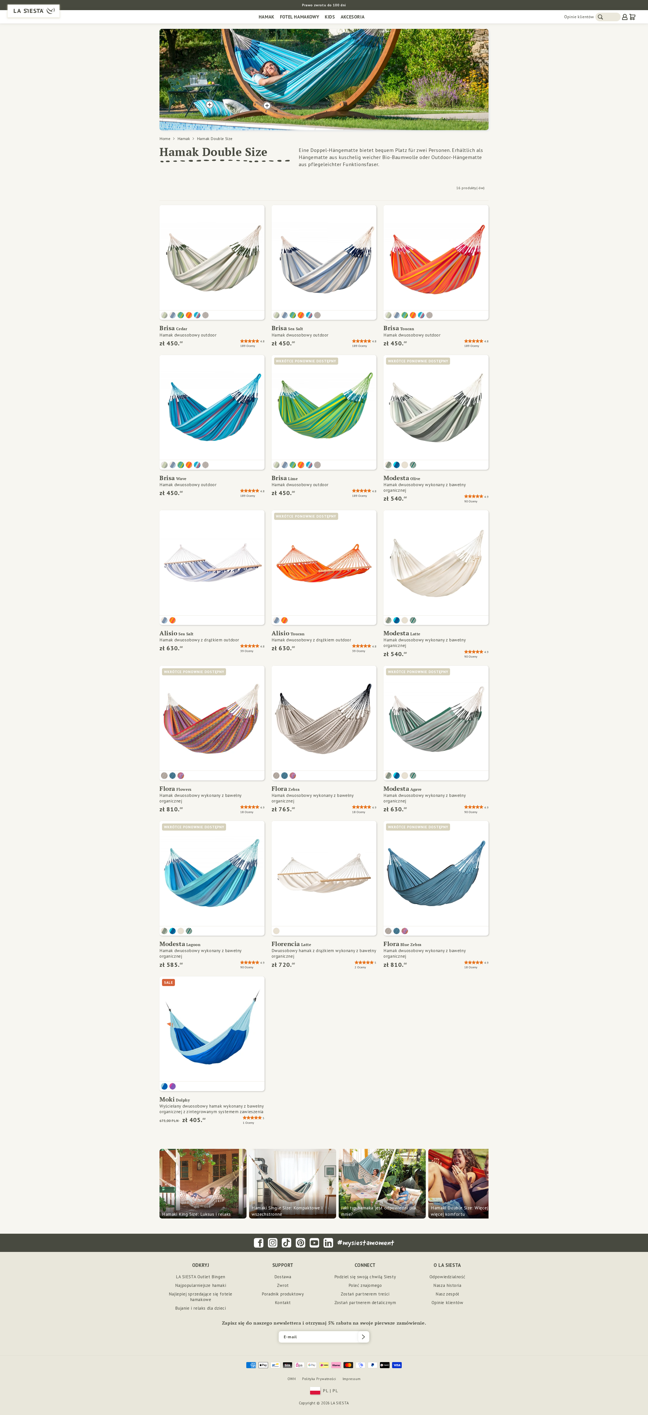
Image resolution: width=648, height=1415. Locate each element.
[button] (324, 5)
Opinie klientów (579, 16)
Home (164, 138)
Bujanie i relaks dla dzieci (200, 1308)
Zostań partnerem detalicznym (365, 1302)
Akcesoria (352, 17)
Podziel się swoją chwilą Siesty (365, 1277)
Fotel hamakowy (299, 17)
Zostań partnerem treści (365, 1294)
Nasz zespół (447, 1294)
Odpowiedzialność (447, 1277)
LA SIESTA (340, 1403)
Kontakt (283, 1302)
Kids (330, 17)
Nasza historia (447, 1285)
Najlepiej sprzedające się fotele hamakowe (200, 1296)
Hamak (266, 17)
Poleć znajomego (365, 1285)
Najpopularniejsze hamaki (200, 1285)
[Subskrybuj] (363, 1337)
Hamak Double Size (215, 138)
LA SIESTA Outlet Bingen (200, 1277)
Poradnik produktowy (283, 1294)
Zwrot (283, 1285)
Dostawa (282, 1277)
